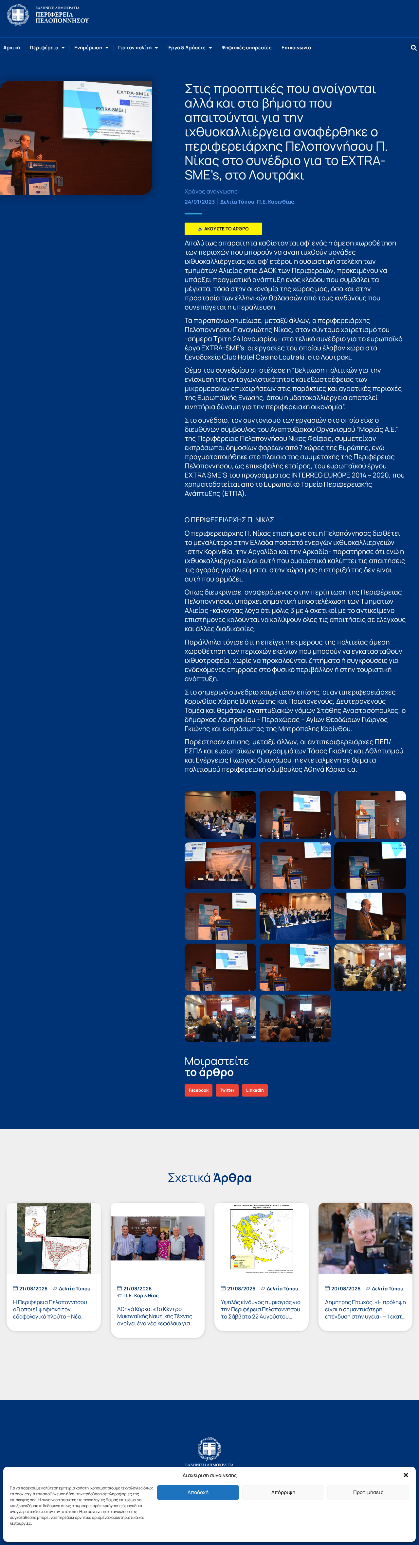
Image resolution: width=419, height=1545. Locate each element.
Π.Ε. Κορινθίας (275, 201)
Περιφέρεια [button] (44, 47)
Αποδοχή (198, 1492)
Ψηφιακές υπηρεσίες (247, 47)
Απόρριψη (283, 1492)
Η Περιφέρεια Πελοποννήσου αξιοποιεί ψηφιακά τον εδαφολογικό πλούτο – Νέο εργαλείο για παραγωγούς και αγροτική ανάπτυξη (50, 1316)
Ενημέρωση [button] (88, 47)
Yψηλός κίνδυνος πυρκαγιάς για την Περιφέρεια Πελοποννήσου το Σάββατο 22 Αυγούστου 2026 (261, 1312)
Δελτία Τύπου (237, 201)
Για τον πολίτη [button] (135, 47)
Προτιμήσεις (368, 1492)
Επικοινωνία (296, 47)
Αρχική (11, 47)
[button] (406, 1475)
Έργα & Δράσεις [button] (187, 47)
